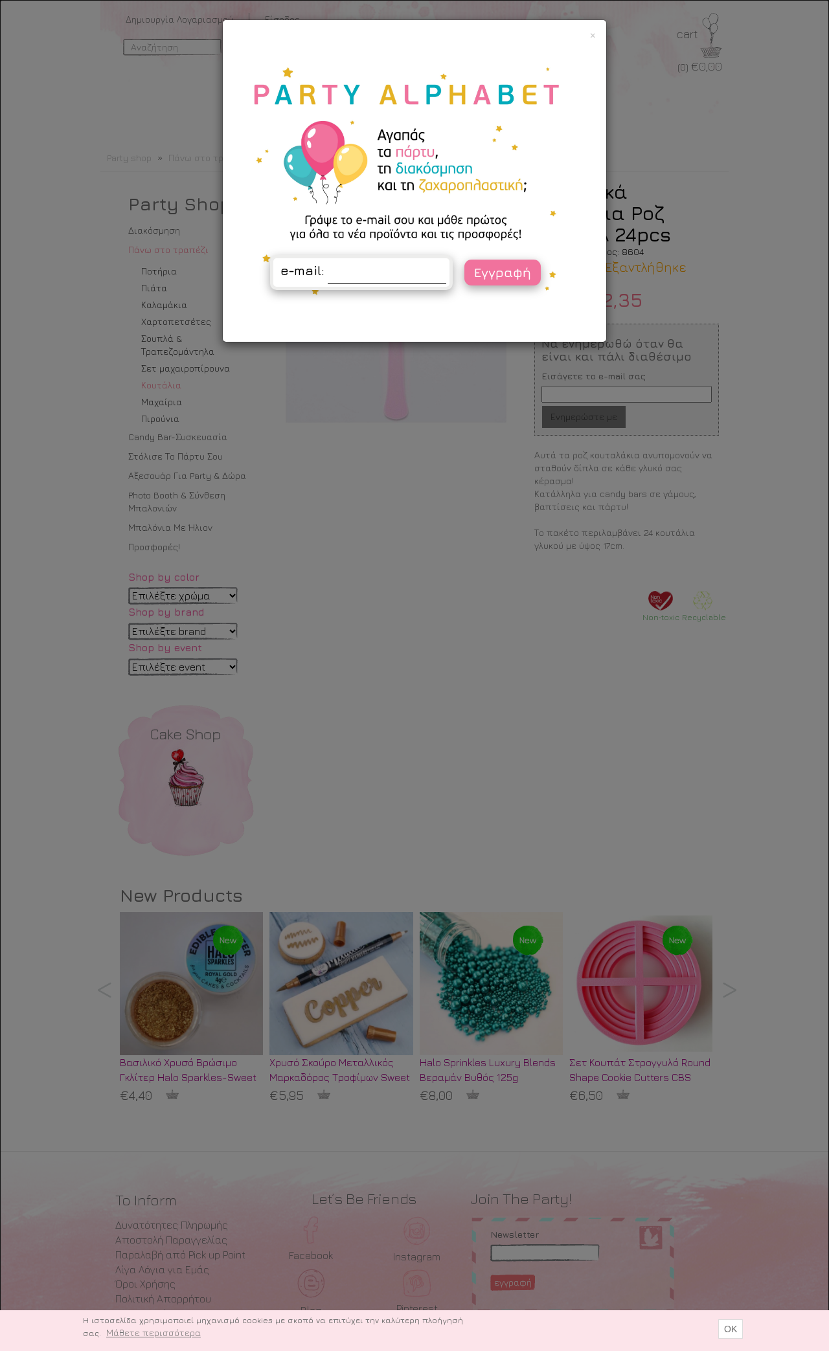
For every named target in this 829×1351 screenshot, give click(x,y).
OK (730, 1329)
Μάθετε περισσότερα (153, 1332)
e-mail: (302, 270)
